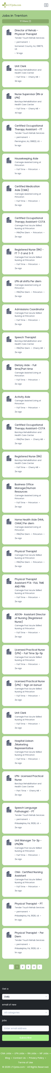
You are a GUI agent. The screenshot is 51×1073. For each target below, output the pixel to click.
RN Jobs (31, 1053)
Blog (7, 1058)
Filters (26, 21)
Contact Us (19, 1058)
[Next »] (39, 967)
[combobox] (25, 997)
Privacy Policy (36, 1058)
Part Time (21, 790)
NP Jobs (44, 1053)
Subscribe (26, 1037)
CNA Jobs (6, 1053)
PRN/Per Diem (23, 232)
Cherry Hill (33, 77)
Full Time (21, 77)
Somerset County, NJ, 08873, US (29, 47)
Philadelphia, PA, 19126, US (27, 823)
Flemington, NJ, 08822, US (27, 141)
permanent (22, 42)
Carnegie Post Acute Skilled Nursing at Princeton (28, 227)
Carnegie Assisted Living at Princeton (28, 164)
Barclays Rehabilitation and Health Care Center (28, 71)
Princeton (33, 169)
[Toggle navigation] (46, 5)
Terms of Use (25, 1062)
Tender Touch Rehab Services (29, 37)
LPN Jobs (19, 1053)
